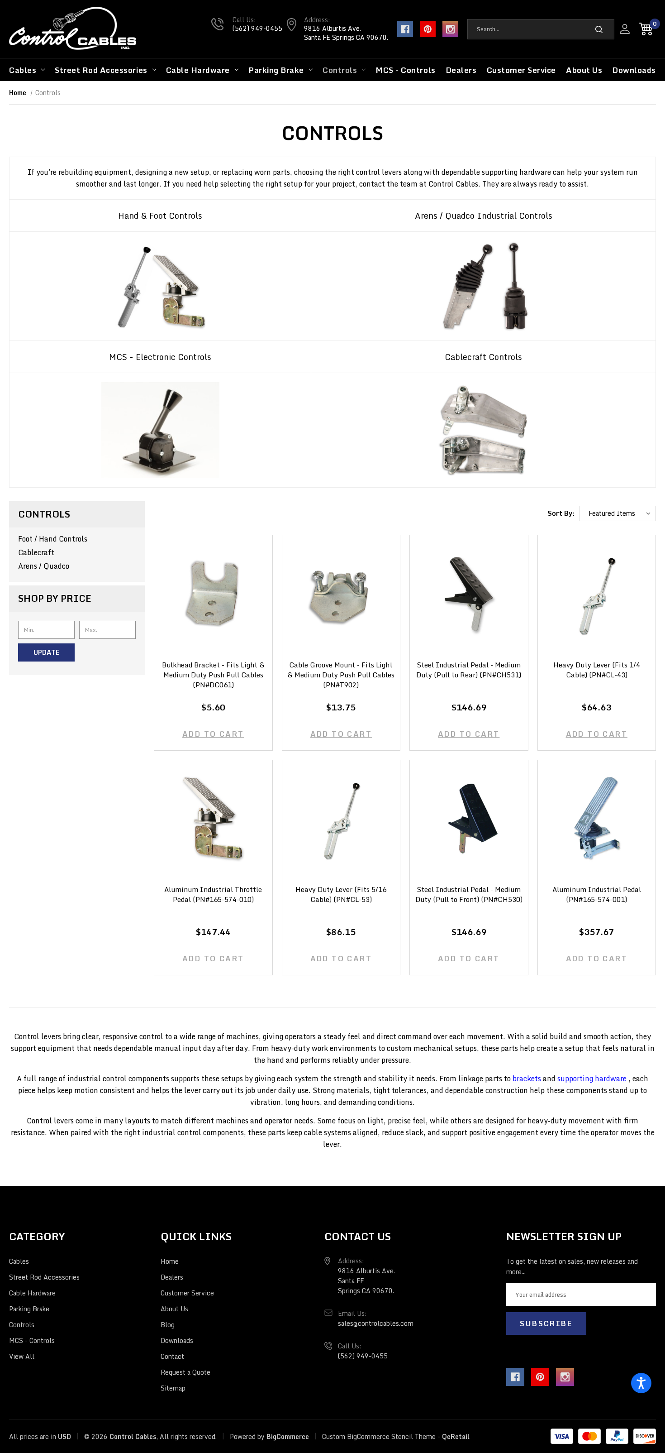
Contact (172, 1356)
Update (46, 652)
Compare (210, 603)
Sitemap (173, 1388)
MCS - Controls (405, 70)
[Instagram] (450, 29)
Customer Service (521, 70)
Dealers (461, 70)
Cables (22, 70)
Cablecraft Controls (483, 357)
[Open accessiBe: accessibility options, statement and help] (641, 1383)
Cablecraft (36, 552)
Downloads (634, 70)
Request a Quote (185, 1372)
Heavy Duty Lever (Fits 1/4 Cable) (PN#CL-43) (596, 670)
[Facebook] (405, 29)
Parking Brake (276, 70)
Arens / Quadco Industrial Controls (483, 215)
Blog (168, 1324)
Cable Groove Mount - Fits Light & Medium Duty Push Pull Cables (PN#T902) (340, 675)
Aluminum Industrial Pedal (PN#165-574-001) (596, 895)
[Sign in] (625, 29)
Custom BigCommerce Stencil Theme (379, 1436)
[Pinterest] (428, 29)
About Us (584, 70)
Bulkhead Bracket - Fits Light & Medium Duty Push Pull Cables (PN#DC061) (213, 675)
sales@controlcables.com (375, 1323)
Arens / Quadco (43, 566)
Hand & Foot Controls (160, 215)
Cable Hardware (198, 70)
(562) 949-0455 (257, 28)
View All (21, 1356)
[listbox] (617, 514)
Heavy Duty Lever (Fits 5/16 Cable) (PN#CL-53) (340, 895)
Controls (340, 70)
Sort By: (561, 513)
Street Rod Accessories (101, 70)
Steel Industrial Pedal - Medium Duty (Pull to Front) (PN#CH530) (468, 895)
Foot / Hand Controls (52, 539)
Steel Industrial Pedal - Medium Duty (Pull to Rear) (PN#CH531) (468, 670)
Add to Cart (213, 734)
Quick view (213, 585)
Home (170, 1261)
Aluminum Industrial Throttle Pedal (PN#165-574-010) (213, 895)
